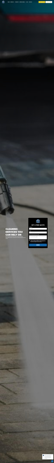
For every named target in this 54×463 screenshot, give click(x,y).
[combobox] (30, 232)
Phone (30, 230)
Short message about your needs (34, 234)
